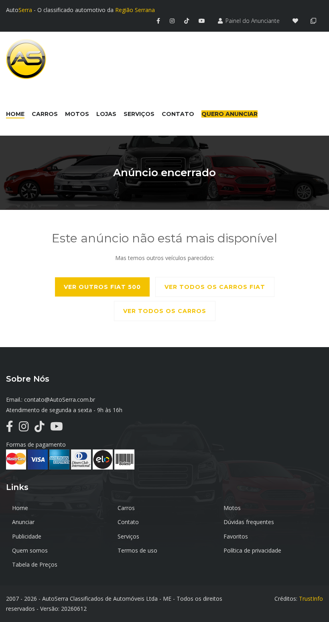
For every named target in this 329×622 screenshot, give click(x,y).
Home (20, 508)
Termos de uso (137, 550)
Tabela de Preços (34, 564)
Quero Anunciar (229, 114)
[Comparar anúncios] (315, 20)
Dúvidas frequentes (248, 522)
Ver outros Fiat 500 (102, 287)
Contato (128, 522)
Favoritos (235, 536)
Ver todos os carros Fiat (214, 287)
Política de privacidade (252, 550)
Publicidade (26, 536)
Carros (126, 508)
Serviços (128, 536)
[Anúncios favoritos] (297, 20)
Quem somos (30, 550)
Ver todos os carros (164, 311)
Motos (232, 508)
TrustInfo (311, 598)
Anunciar (23, 522)
